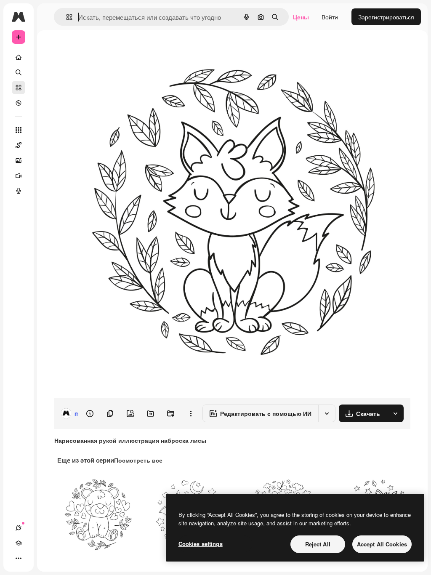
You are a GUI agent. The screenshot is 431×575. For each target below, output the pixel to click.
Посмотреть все (138, 460)
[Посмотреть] (18, 102)
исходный (110, 49)
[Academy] (18, 543)
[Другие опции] (190, 413)
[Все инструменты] (18, 130)
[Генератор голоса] (18, 190)
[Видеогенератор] (18, 175)
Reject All (317, 544)
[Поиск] (18, 72)
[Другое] (18, 558)
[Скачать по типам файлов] (395, 413)
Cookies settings (200, 544)
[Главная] (18, 57)
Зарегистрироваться (386, 17)
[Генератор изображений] (18, 160)
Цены (301, 17)
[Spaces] (18, 145)
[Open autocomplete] (65, 17)
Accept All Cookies (382, 544)
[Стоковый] (18, 87)
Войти (330, 17)
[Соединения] (18, 528)
